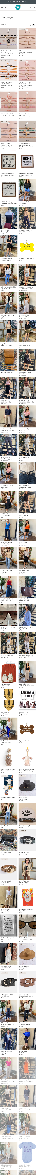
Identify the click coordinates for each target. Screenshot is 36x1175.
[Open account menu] (30, 7)
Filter (4, 24)
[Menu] (2, 7)
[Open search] (6, 7)
